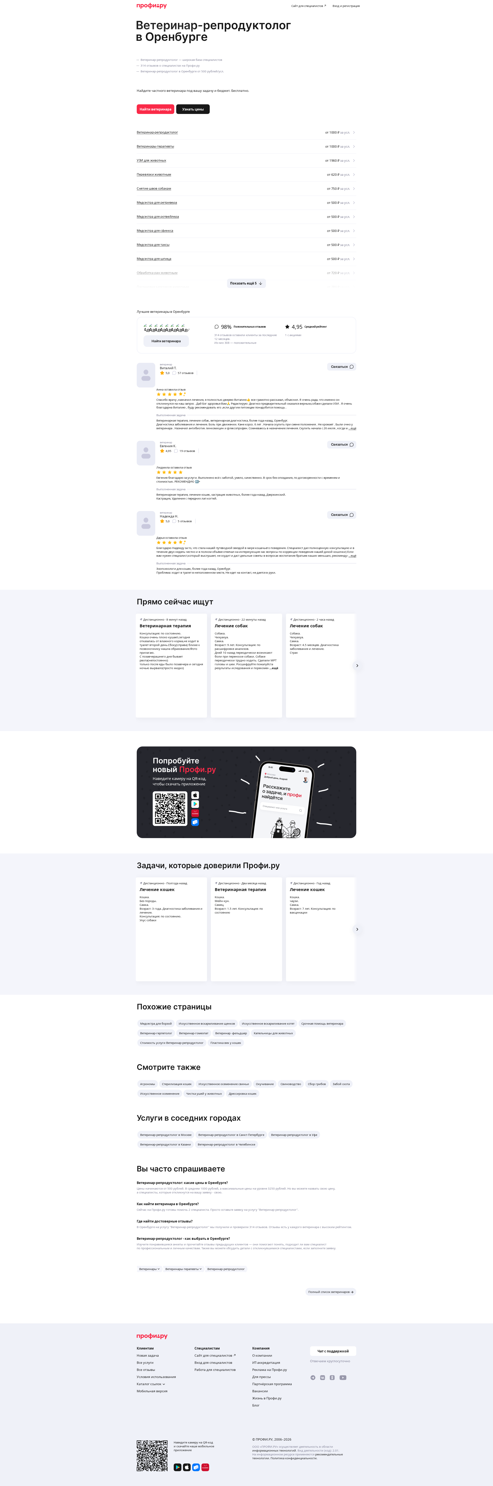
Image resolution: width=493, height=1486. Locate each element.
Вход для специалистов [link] (213, 1362)
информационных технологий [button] (274, 1450)
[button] (341, 367)
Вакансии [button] (260, 1391)
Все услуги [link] (145, 1362)
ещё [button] (275, 668)
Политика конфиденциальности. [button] (294, 1458)
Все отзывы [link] (146, 1369)
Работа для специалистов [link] (215, 1369)
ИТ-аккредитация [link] (266, 1362)
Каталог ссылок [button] (149, 1384)
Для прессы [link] (261, 1377)
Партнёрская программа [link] (272, 1384)
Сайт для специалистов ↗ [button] (215, 1355)
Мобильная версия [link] (152, 1391)
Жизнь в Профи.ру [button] (267, 1398)
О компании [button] (262, 1355)
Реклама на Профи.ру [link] (269, 1369)
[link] (155, 109)
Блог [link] (255, 1405)
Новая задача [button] (148, 1355)
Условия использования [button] (156, 1377)
